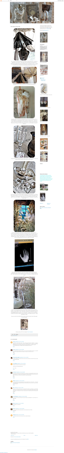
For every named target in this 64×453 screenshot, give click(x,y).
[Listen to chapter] (50, 28)
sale (16, 335)
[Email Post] (12, 334)
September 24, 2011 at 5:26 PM (22, 396)
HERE (28, 439)
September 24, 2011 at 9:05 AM (20, 380)
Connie (14, 349)
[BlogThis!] (14, 334)
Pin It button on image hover (4, 452)
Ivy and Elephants (15, 396)
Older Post (36, 435)
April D (14, 341)
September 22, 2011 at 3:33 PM (19, 341)
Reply (14, 346)
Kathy (14, 403)
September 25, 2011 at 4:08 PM (19, 403)
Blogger (36, 449)
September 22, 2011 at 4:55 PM (21, 363)
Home (24, 435)
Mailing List (41, 203)
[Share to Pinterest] (17, 334)
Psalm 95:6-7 (48, 28)
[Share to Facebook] (16, 334)
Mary (13, 387)
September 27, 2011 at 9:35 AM (20, 408)
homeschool (14, 335)
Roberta (14, 408)
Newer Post (12, 435)
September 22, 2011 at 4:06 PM (24, 357)
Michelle (14, 380)
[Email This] (13, 334)
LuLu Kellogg (15, 363)
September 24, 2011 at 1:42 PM (19, 387)
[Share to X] (15, 334)
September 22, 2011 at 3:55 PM (19, 349)
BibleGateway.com (45, 30)
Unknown (14, 414)
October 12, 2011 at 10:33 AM (20, 414)
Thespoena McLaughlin (16, 357)
